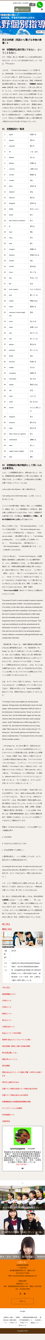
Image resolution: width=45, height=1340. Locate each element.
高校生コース (35, 1322)
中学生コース (24, 1322)
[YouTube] (22, 1168)
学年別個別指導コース (25, 1320)
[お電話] (40, 5)
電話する (22, 1301)
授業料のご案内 (8, 1317)
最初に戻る (7, 929)
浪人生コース (22, 1325)
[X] (20, 1293)
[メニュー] (41, 9)
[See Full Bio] (28, 1164)
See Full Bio (21, 1164)
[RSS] (25, 1293)
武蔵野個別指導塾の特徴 (30, 1317)
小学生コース (13, 1322)
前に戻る (6, 924)
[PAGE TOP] (22, 1183)
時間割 (18, 1317)
